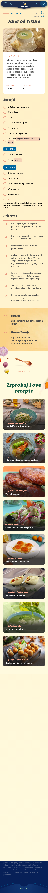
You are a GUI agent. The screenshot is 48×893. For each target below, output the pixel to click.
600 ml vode (13, 194)
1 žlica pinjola (14, 128)
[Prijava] (37, 3)
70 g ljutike (13, 178)
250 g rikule (13, 112)
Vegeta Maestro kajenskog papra (24, 140)
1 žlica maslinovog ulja (17, 123)
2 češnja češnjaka (15, 173)
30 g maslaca (13, 189)
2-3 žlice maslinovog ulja (18, 107)
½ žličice (24, 140)
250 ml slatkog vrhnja (17, 133)
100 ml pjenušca (15, 155)
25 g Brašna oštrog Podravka (20, 183)
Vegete (18, 160)
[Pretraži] (11, 3)
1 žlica (14, 160)
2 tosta (11, 117)
